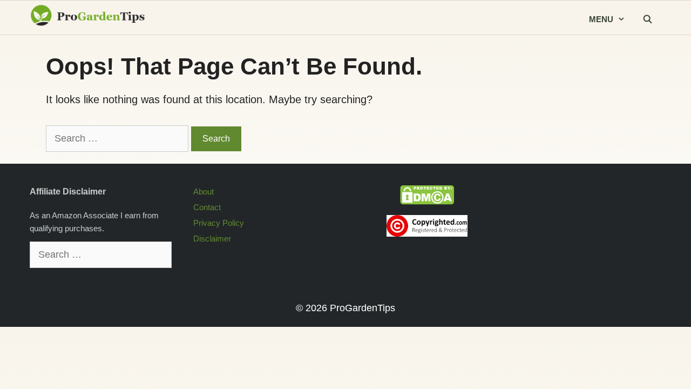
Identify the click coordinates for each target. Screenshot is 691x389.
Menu (601, 19)
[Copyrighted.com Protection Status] (427, 233)
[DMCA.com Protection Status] (427, 201)
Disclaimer (212, 238)
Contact (207, 207)
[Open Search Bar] (647, 19)
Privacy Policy (218, 222)
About (203, 191)
